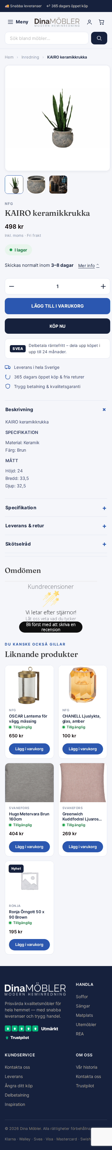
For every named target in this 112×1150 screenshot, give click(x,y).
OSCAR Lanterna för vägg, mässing (28, 719)
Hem (9, 57)
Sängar (83, 1005)
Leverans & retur (56, 526)
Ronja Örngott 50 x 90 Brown (27, 914)
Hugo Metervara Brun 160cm (29, 816)
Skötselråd (56, 544)
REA (80, 1033)
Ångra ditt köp (19, 1085)
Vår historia (86, 1067)
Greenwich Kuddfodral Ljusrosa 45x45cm (81, 816)
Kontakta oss (17, 1067)
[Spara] (45, 674)
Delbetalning (17, 1094)
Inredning (30, 57)
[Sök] (99, 38)
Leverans (14, 1076)
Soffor (82, 996)
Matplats (84, 1015)
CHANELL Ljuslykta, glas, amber (81, 719)
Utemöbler (86, 1024)
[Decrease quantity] (11, 286)
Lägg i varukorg (29, 748)
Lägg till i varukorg (57, 306)
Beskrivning (56, 409)
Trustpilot (85, 1085)
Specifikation (56, 508)
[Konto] (89, 22)
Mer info (88, 265)
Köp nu (58, 326)
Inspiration (15, 1104)
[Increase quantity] (103, 286)
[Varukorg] (101, 22)
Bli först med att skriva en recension (51, 627)
